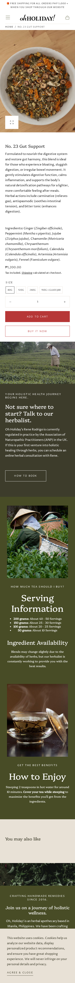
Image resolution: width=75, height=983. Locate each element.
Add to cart (37, 316)
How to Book (25, 475)
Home (9, 26)
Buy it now (37, 331)
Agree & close (20, 972)
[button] (7, 17)
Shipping (27, 273)
